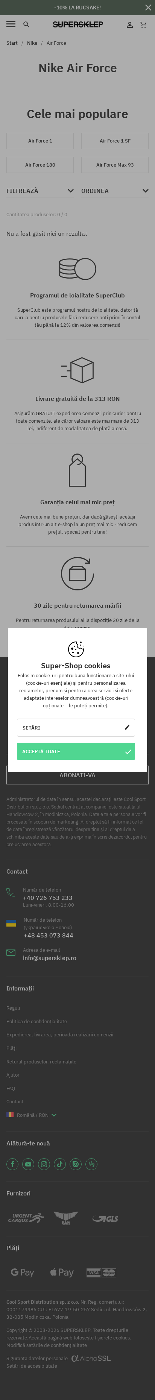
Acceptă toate (41, 751)
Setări (31, 727)
